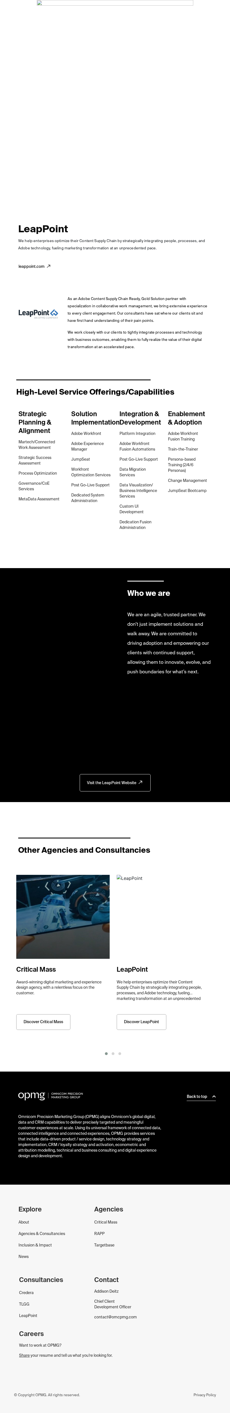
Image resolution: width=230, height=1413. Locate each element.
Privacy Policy (205, 1395)
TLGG (24, 1304)
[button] (106, 1053)
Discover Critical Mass (43, 1022)
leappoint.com (32, 267)
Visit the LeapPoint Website (111, 783)
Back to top (197, 1097)
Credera (26, 1293)
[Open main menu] (219, 12)
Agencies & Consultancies (42, 1234)
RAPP (99, 1234)
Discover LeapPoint (141, 1022)
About (24, 1222)
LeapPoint (28, 1316)
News (24, 1257)
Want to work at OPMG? (40, 1346)
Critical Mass (105, 1222)
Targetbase (104, 1245)
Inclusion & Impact (35, 1245)
